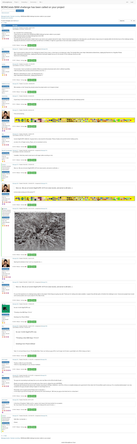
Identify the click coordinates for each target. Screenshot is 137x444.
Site (40, 2)
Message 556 (15, 399)
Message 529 (15, 282)
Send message (5, 30)
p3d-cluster (4, 359)
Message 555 (15, 375)
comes (3, 64)
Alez (3, 28)
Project (16, 2)
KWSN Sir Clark (6, 84)
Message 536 (15, 304)
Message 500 (15, 27)
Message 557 (15, 415)
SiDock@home (7, 2)
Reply (29, 45)
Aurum (3, 110)
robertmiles (4, 96)
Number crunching (15, 16)
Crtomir (4, 164)
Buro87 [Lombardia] (7, 150)
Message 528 (15, 258)
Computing (24, 2)
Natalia (5, 208)
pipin (4, 304)
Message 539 (15, 326)
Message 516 (15, 134)
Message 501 (15, 49)
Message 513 (15, 110)
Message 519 (15, 164)
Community (33, 2)
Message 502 (15, 64)
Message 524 (15, 208)
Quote (34, 45)
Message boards (5, 16)
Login (132, 2)
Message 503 (15, 83)
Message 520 (15, 183)
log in (17, 20)
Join (127, 2)
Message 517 (15, 150)
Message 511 (15, 96)
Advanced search (5, 12)
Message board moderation (7, 18)
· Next (5, 22)
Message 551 (15, 359)
